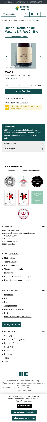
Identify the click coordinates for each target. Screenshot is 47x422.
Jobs (6, 362)
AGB (6, 298)
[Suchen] (26, 14)
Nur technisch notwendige (24, 412)
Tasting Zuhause (11, 262)
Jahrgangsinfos (10, 306)
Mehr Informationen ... (24, 401)
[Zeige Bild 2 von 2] (19, 66)
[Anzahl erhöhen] (31, 85)
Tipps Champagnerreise (14, 269)
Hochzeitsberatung (12, 266)
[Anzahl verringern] (7, 85)
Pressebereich (10, 351)
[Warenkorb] (43, 14)
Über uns (8, 336)
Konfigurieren (24, 406)
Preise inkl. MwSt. (11, 78)
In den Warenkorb (23, 91)
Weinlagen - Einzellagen (14, 309)
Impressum (8, 295)
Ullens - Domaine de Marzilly (16, 37)
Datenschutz (9, 302)
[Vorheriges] (6, 55)
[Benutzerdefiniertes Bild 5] (37, 197)
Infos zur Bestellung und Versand (17, 317)
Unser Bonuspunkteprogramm (16, 280)
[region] (23, 56)
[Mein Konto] (37, 14)
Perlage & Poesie (11, 343)
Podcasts (8, 354)
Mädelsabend (9, 258)
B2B (6, 313)
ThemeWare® (27, 390)
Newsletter (8, 347)
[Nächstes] (40, 55)
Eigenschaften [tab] (10, 143)
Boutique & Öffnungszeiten (15, 340)
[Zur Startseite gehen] (23, 8)
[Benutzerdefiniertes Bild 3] (10, 198)
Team (6, 358)
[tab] (23, 132)
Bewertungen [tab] (9, 149)
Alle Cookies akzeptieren (24, 418)
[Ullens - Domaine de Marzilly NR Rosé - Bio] (23, 56)
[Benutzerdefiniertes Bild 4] (23, 198)
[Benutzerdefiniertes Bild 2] (37, 181)
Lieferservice (9, 273)
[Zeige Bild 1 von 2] (15, 66)
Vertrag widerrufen (12, 325)
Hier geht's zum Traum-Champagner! (19, 277)
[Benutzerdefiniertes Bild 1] (23, 181)
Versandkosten (8, 383)
